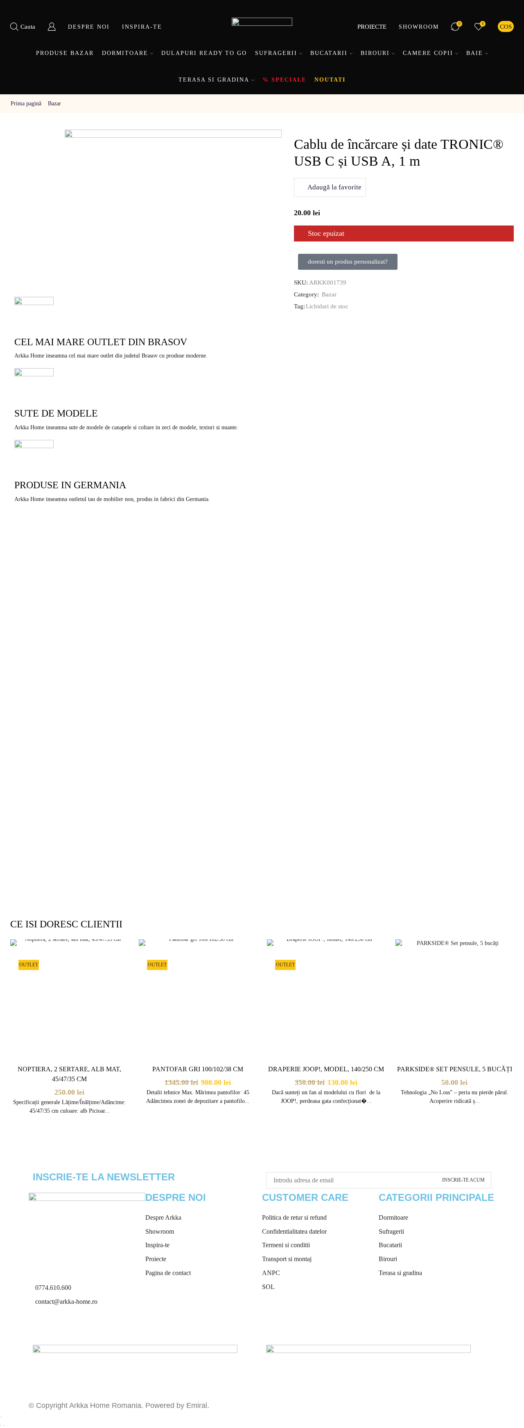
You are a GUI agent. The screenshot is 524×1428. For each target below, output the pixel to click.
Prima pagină (26, 103)
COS (506, 26)
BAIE (474, 53)
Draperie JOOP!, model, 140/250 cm (326, 1069)
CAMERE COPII (428, 53)
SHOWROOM (419, 27)
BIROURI (375, 53)
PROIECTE (371, 26)
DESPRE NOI (89, 27)
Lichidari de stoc (327, 306)
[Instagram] (61, 1327)
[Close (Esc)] (1, 1417)
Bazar (54, 103)
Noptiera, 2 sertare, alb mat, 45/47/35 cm (69, 1074)
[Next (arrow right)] (4, 1425)
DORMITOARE (125, 53)
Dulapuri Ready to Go (204, 53)
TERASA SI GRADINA (213, 80)
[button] (348, 262)
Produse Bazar (65, 53)
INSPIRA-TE (142, 27)
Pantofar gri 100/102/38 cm (197, 1069)
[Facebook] (39, 1327)
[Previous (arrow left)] (1, 1425)
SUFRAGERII (276, 53)
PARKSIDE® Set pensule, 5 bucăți (454, 1069)
